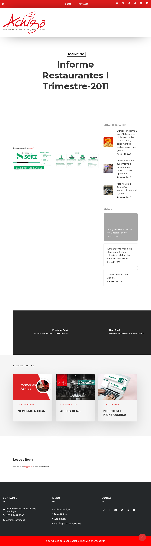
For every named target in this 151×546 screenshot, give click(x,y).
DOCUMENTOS (76, 54)
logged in (28, 466)
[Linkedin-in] (128, 509)
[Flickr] (147, 2)
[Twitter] (135, 2)
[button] (3, 4)
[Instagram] (123, 2)
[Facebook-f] (129, 2)
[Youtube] (117, 2)
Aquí (31, 148)
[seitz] (56, 172)
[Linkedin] (141, 2)
